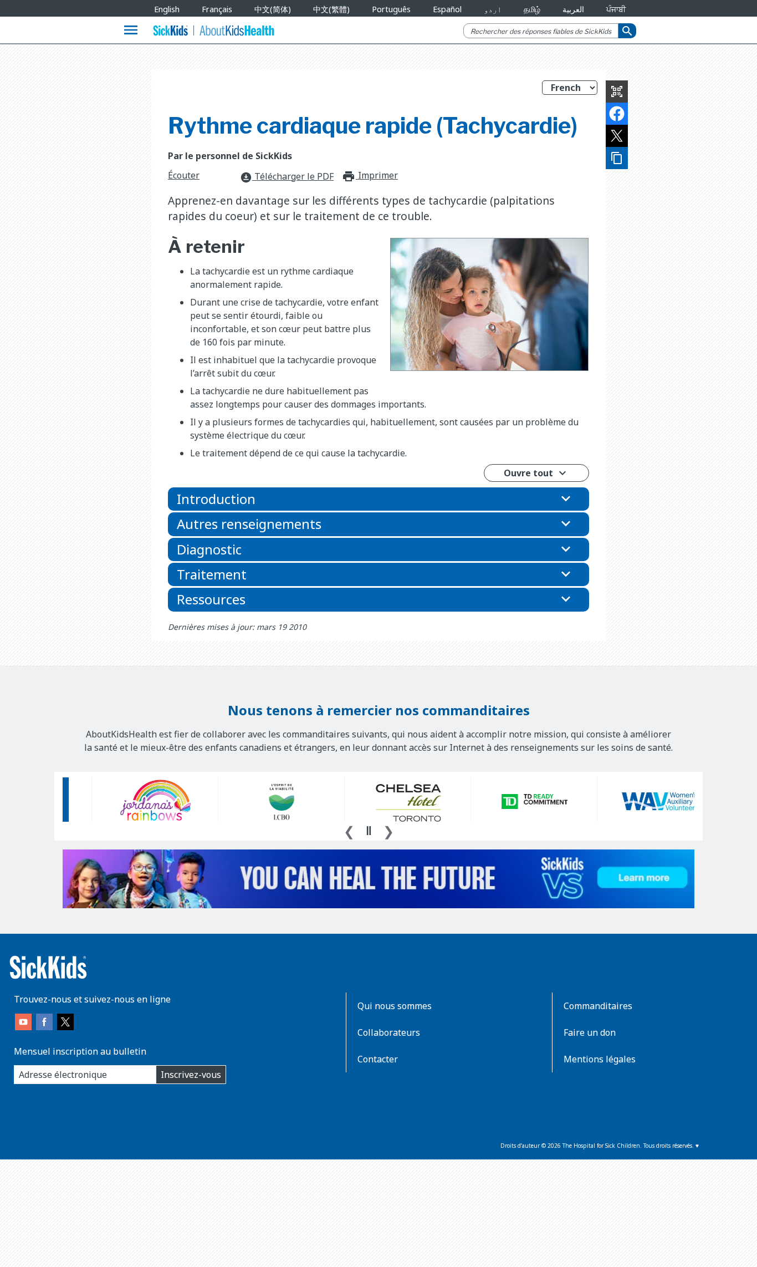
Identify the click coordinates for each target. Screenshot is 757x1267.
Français (217, 9)
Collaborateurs (388, 1032)
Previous (349, 830)
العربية (573, 9)
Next (388, 830)
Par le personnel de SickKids (230, 156)
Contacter (377, 1059)
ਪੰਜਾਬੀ (616, 9)
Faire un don (590, 1032)
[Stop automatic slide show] (368, 830)
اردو (493, 9)
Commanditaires (598, 1006)
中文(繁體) (331, 9)
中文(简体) (272, 9)
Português (391, 9)
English (167, 9)
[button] (378, 499)
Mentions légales (600, 1059)
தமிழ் (532, 9)
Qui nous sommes (394, 1006)
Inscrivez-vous (191, 1074)
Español (447, 9)
